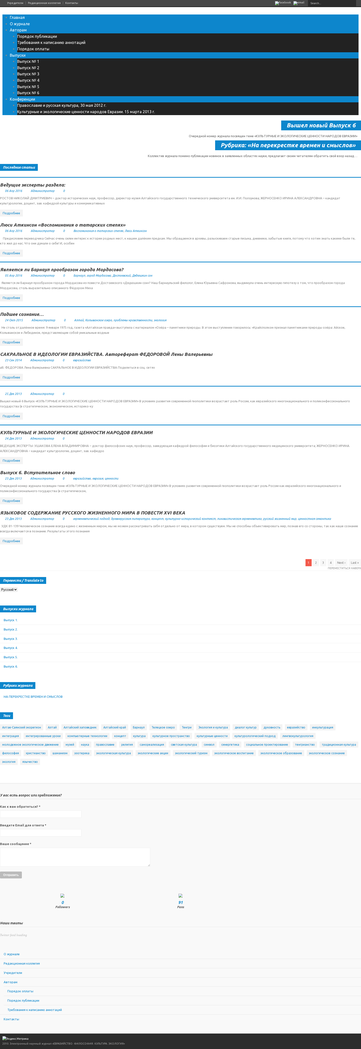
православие (105, 744)
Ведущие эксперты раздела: (32, 185)
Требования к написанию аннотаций (51, 42)
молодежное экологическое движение (30, 744)
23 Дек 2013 (13, 478)
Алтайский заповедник (80, 727)
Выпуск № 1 (28, 61)
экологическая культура (113, 753)
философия (10, 753)
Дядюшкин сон (142, 275)
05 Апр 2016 (13, 275)
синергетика (230, 744)
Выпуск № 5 (28, 86)
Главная (17, 17)
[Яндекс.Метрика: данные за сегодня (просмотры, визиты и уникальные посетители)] (15, 1038)
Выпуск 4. (11, 647)
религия (127, 744)
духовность (272, 727)
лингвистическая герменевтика (239, 518)
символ (209, 744)
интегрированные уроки (43, 736)
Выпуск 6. (11, 666)
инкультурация (322, 727)
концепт (157, 518)
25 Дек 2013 (13, 393)
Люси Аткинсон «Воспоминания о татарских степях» (62, 225)
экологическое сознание (327, 753)
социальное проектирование (267, 744)
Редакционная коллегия (44, 2)
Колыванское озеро (98, 320)
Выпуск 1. (11, 620)
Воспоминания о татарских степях (98, 230)
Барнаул (79, 275)
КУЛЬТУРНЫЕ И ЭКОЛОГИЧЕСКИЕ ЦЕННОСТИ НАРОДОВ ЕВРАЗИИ (76, 432)
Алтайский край (114, 727)
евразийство (82, 360)
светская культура (184, 744)
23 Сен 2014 (13, 360)
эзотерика (81, 753)
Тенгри (187, 727)
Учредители (15, 2)
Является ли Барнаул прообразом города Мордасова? (61, 269)
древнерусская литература (130, 518)
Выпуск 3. (11, 638)
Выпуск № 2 (28, 68)
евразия (97, 478)
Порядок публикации (37, 36)
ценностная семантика (314, 518)
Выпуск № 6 (28, 93)
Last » (355, 562)
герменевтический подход (91, 518)
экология (160, 320)
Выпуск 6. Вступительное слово (37, 472)
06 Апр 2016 (13, 190)
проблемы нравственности (132, 320)
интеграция (10, 736)
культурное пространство (171, 736)
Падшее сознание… (21, 314)
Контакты (71, 2)
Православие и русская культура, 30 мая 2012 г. (61, 105)
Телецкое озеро (163, 727)
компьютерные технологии (87, 736)
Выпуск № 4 (28, 80)
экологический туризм (191, 753)
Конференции (22, 99)
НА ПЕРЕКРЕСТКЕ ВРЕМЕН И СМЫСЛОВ (33, 696)
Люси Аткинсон (136, 230)
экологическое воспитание (234, 753)
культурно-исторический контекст (190, 518)
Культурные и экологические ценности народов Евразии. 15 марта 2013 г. (86, 111)
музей (70, 744)
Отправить (11, 875)
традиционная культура (339, 744)
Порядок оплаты (33, 49)
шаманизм (60, 753)
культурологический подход (255, 736)
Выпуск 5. (11, 657)
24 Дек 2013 (13, 438)
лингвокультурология (297, 736)
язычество (30, 761)
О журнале (20, 24)
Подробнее (11, 213)
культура (139, 736)
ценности (111, 478)
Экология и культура (213, 727)
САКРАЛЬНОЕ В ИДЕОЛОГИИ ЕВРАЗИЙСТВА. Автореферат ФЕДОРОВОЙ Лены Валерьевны (106, 354)
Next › (341, 562)
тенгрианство (305, 744)
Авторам (18, 30)
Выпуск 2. (11, 629)
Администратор (43, 190)
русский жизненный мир (279, 518)
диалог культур (246, 727)
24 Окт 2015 (14, 320)
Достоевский (121, 275)
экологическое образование (281, 753)
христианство (36, 753)
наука (85, 744)
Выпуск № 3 (28, 74)
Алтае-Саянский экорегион (21, 727)
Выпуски (18, 55)
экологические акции (153, 753)
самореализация (152, 744)
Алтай (79, 320)
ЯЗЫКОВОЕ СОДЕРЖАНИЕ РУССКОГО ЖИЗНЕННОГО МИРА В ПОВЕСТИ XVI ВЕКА (92, 512)
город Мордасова (99, 275)
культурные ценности (212, 736)
